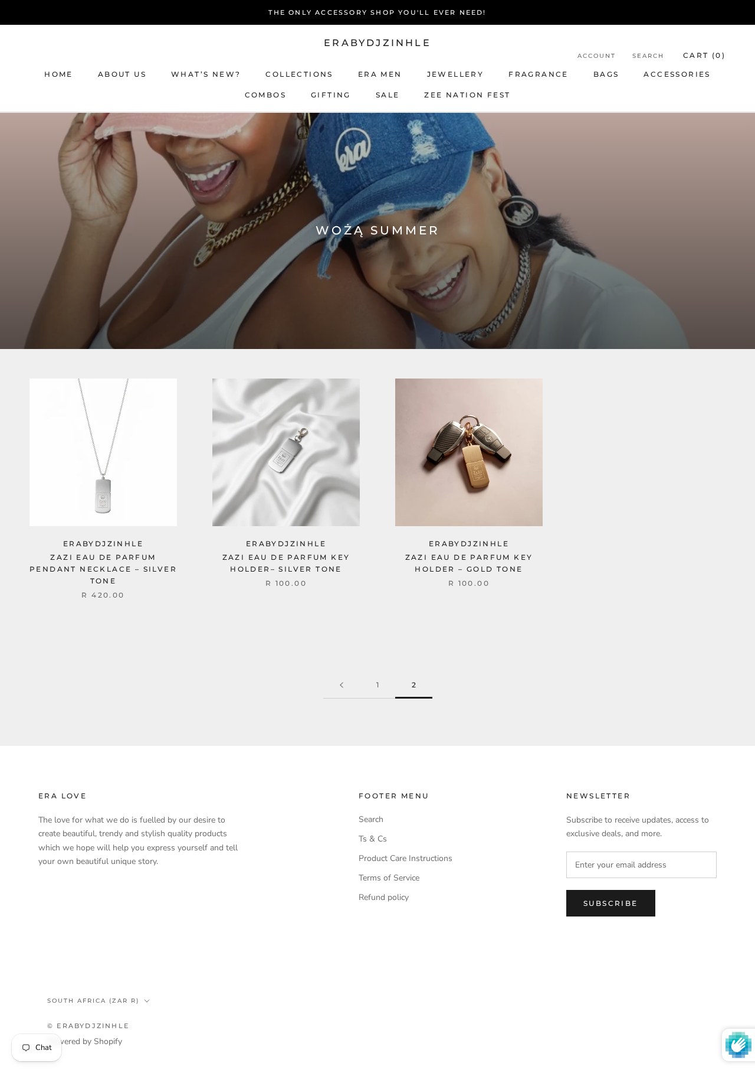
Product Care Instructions (405, 858)
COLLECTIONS (299, 74)
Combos (265, 94)
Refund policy (384, 897)
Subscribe (610, 903)
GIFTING (331, 94)
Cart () (704, 55)
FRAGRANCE (538, 74)
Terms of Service (389, 877)
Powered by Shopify (84, 1041)
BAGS (606, 74)
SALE (388, 94)
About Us (122, 74)
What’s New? (206, 74)
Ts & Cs (373, 838)
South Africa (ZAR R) (93, 1000)
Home (58, 74)
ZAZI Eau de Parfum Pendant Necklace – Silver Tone (103, 569)
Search (648, 56)
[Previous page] (341, 685)
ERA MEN (380, 74)
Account (596, 56)
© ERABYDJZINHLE (88, 1026)
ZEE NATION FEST (467, 94)
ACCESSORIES (677, 74)
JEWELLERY (455, 74)
